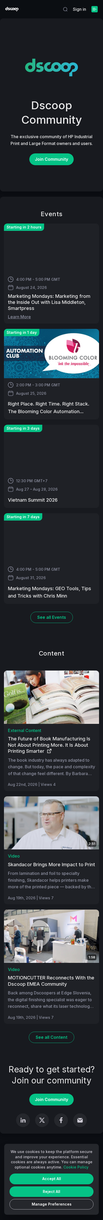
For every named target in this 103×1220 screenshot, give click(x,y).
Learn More (19, 316)
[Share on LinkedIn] (23, 1120)
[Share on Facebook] (61, 1120)
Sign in (79, 9)
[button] (65, 9)
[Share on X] (42, 1120)
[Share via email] (80, 1120)
